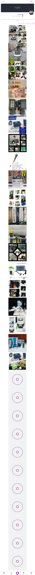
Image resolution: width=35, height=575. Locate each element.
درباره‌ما (19, 23)
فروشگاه (22, 23)
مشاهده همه (17, 20)
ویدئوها (29, 23)
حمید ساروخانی (20, 16)
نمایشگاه (32, 23)
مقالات (25, 23)
